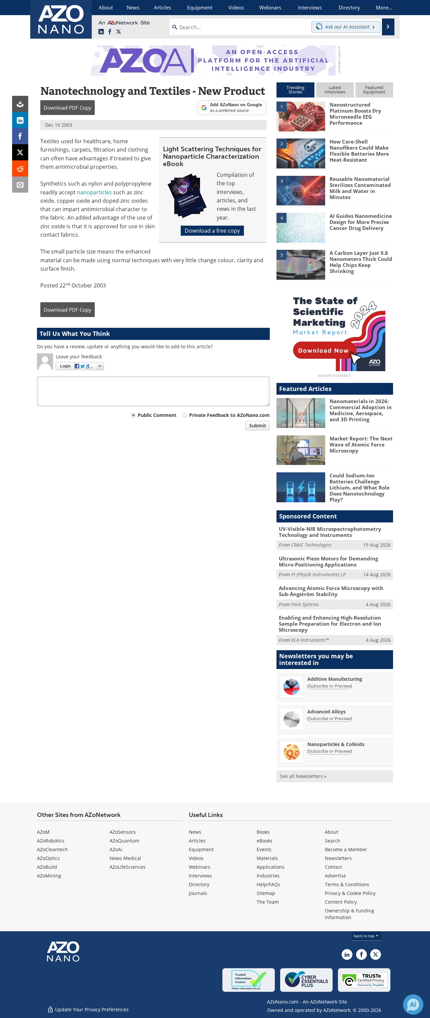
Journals (198, 893)
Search (332, 840)
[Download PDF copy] (20, 104)
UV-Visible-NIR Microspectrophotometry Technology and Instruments (330, 531)
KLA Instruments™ (310, 640)
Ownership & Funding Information (349, 914)
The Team (268, 902)
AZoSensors (123, 832)
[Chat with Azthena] (413, 1004)
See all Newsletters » (303, 776)
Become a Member (346, 849)
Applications (271, 867)
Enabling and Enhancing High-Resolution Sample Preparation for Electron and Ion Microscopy (330, 623)
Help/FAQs (268, 884)
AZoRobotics (50, 840)
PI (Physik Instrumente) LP (318, 574)
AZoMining (49, 875)
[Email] (20, 185)
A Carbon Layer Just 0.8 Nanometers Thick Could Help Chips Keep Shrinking (361, 261)
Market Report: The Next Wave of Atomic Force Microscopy (361, 444)
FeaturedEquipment (374, 89)
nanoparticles (94, 192)
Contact (333, 867)
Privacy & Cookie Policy (350, 893)
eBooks (264, 840)
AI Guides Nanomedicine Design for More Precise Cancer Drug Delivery (361, 221)
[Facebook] (20, 136)
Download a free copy (212, 230)
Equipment (201, 849)
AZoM (43, 832)
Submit (257, 425)
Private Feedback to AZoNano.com (229, 415)
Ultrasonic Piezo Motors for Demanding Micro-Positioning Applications (328, 561)
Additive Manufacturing (334, 679)
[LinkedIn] (20, 120)
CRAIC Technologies (311, 545)
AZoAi (116, 849)
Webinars (199, 867)
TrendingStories (295, 89)
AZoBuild (47, 867)
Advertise (335, 875)
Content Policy (341, 902)
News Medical (125, 858)
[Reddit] (20, 168)
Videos (196, 858)
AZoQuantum (124, 840)
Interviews (200, 875)
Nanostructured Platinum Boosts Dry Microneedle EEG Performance (355, 113)
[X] (20, 152)
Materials (267, 858)
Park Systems (305, 604)
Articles (197, 840)
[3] (300, 190)
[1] (300, 116)
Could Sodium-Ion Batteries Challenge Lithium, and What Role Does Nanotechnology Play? (360, 487)
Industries (268, 875)
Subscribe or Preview (329, 686)
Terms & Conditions (347, 884)
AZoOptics (48, 858)
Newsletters (338, 858)
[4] (300, 227)
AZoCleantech (52, 849)
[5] (300, 264)
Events (264, 849)
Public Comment (157, 415)
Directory (199, 884)
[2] (300, 153)
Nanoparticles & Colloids (335, 744)
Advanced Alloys (326, 711)
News (195, 832)
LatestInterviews (335, 89)
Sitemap (266, 893)
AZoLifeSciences (127, 867)
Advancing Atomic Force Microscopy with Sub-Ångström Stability (331, 591)
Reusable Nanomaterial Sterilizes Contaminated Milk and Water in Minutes (360, 187)
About (331, 832)
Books (263, 832)
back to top (364, 936)
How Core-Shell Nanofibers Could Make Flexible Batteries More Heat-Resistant (359, 150)
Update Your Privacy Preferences (91, 1009)
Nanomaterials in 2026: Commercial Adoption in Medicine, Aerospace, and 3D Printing (361, 410)
